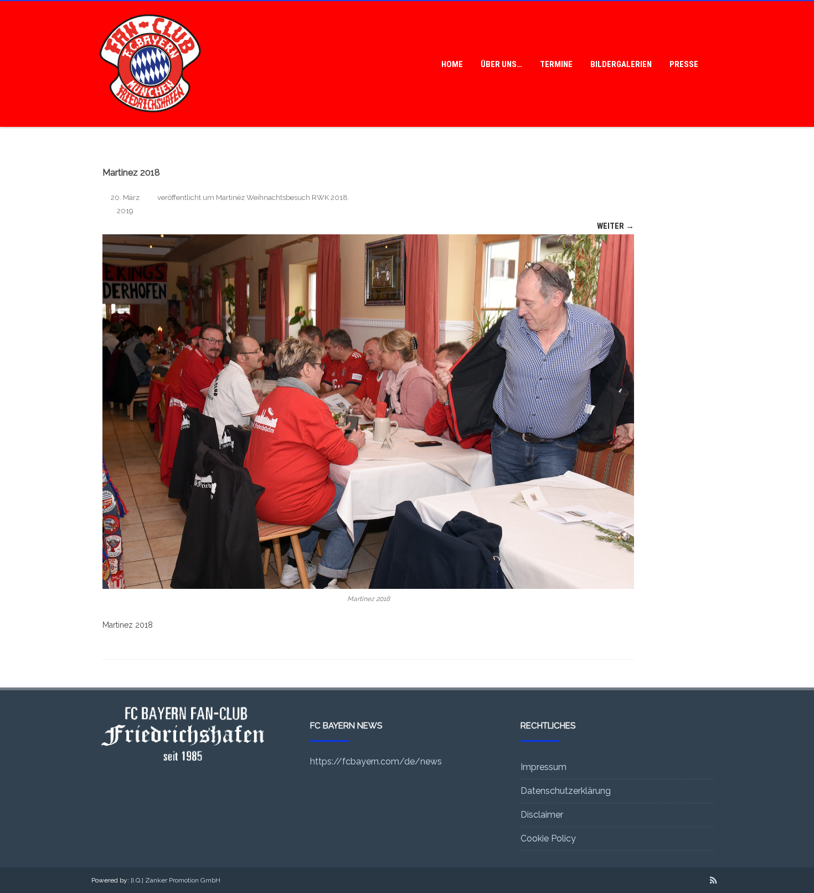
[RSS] (713, 880)
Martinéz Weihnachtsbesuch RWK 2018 (282, 197)
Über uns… (501, 64)
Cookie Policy (548, 838)
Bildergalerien (621, 64)
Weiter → (615, 226)
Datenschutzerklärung (566, 791)
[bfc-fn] (150, 123)
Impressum (543, 767)
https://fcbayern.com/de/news (376, 761)
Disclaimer (542, 814)
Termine (556, 64)
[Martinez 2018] (368, 411)
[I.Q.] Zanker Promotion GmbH (175, 880)
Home (452, 64)
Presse (683, 64)
